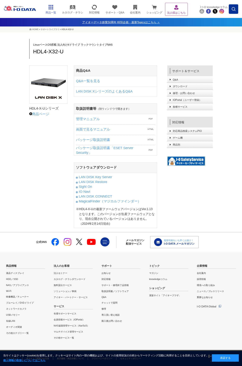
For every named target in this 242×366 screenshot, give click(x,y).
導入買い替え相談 (111, 315)
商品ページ (40, 114)
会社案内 (201, 273)
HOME (35, 29)
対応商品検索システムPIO (187, 131)
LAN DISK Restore (93, 182)
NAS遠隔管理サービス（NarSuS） (71, 325)
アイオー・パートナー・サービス (71, 297)
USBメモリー (13, 315)
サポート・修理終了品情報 (115, 285)
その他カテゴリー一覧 (17, 333)
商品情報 (11, 265)
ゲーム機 (178, 137)
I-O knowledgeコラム (215, 7)
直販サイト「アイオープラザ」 (165, 295)
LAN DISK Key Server (95, 177)
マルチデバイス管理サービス (68, 331)
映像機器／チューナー (17, 296)
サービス (59, 306)
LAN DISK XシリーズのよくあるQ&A (104, 91)
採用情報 (201, 279)
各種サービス (180, 106)
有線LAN (10, 321)
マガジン (153, 273)
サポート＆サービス (185, 71)
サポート (107, 265)
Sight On (85, 187)
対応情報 (178, 122)
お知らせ (106, 273)
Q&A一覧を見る (88, 81)
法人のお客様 (62, 265)
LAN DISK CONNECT (95, 196)
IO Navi (84, 191)
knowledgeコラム (158, 279)
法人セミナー (60, 273)
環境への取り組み (206, 285)
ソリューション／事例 (65, 291)
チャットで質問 (109, 303)
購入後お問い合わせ (112, 321)
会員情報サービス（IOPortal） (69, 319)
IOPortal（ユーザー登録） (187, 100)
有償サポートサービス (65, 313)
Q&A (175, 79)
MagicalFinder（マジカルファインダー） (110, 201)
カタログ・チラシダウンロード (69, 279)
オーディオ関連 (14, 327)
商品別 (176, 144)
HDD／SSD (12, 279)
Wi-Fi (8, 291)
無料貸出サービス (63, 285)
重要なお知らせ (205, 297)
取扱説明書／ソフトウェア (115, 291)
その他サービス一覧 (64, 337)
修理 (104, 309)
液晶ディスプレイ (15, 273)
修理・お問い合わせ (184, 93)
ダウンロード (180, 86)
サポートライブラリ (50, 29)
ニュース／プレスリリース (210, 291)
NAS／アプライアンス (17, 285)
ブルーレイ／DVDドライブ (20, 303)
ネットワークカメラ (16, 309)
